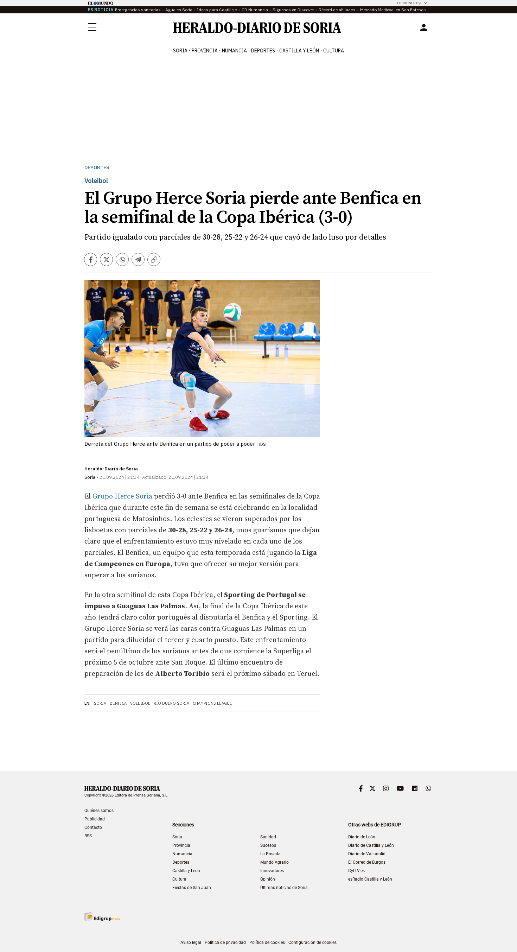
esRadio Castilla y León (370, 879)
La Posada (270, 853)
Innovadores (272, 870)
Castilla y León (186, 870)
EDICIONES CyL (409, 3)
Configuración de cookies (312, 942)
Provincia (181, 845)
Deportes (96, 168)
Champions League (212, 703)
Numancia (182, 853)
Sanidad (268, 836)
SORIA (180, 50)
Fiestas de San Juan (191, 887)
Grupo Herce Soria (122, 496)
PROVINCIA (205, 50)
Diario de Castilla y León (371, 845)
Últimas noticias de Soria (284, 887)
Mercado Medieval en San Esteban (393, 9)
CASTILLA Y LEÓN (299, 50)
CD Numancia (255, 9)
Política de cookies (267, 942)
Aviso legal (190, 942)
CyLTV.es (356, 870)
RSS (88, 835)
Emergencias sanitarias (138, 9)
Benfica (118, 703)
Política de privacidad (225, 942)
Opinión (267, 879)
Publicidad (94, 819)
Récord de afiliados (337, 9)
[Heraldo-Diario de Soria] (257, 27)
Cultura (179, 879)
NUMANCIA (234, 50)
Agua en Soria (178, 9)
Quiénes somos (99, 810)
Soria (100, 703)
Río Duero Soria (171, 703)
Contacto (93, 827)
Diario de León (361, 836)
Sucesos (268, 845)
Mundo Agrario (274, 862)
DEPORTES (263, 50)
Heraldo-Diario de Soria (111, 469)
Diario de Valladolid (366, 853)
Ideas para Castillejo (217, 9)
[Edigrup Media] (102, 917)
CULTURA (333, 50)
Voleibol (140, 703)
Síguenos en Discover (293, 9)
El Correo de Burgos (366, 862)
